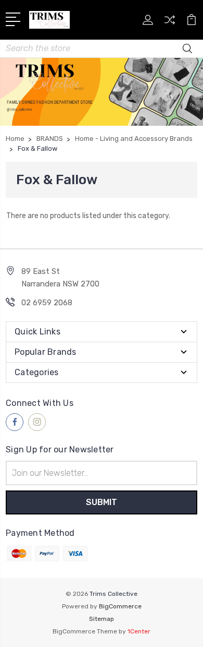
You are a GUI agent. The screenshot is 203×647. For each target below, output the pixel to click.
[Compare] (169, 23)
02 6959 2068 (46, 302)
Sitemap (101, 618)
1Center (139, 631)
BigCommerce (120, 606)
